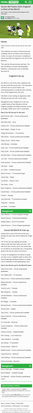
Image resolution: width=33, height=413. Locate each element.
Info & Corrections (6, 406)
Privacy (13, 403)
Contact (7, 403)
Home (2, 12)
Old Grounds (16, 406)
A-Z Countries (25, 406)
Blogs (6, 12)
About (2, 403)
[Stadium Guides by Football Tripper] (9, 2)
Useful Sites (19, 403)
